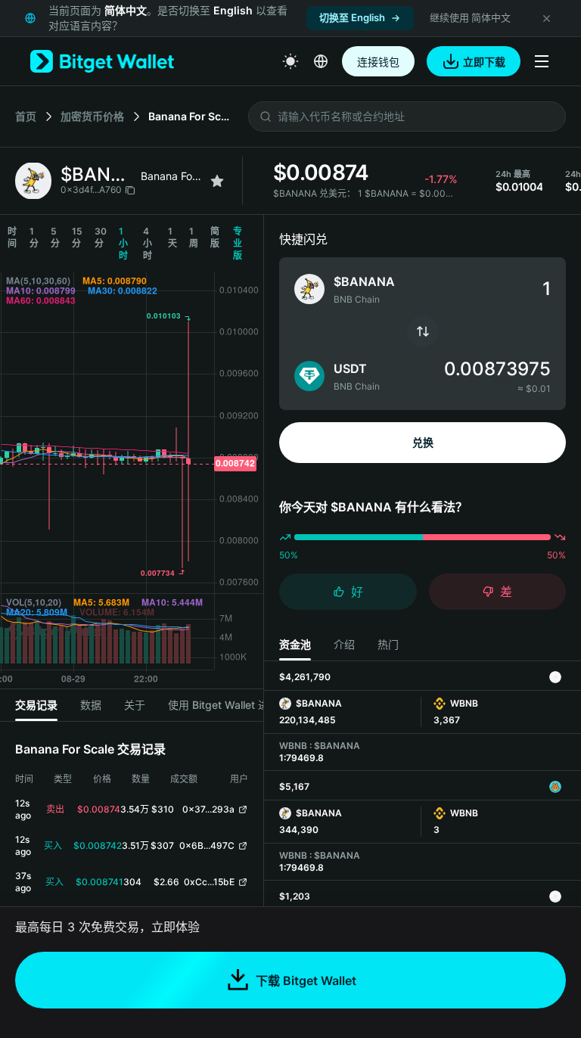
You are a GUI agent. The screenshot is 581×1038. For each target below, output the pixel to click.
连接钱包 (378, 61)
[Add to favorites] (217, 181)
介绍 (344, 644)
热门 (388, 644)
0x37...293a (208, 809)
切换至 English (352, 17)
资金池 (295, 644)
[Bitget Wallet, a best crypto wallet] (102, 61)
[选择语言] (321, 61)
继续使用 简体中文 (470, 17)
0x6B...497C (207, 845)
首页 (25, 116)
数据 (90, 704)
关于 (134, 704)
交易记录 (36, 704)
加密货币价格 (92, 116)
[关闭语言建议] (546, 18)
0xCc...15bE (209, 881)
